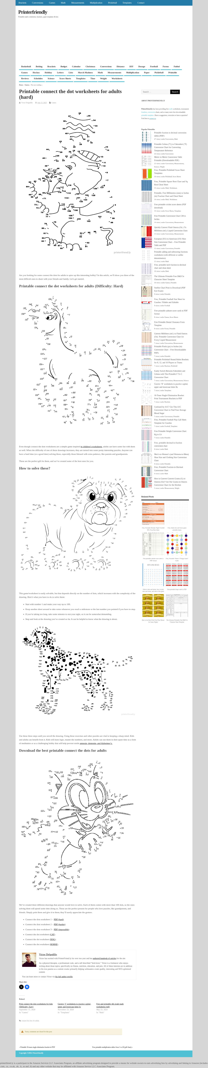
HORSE (53, 944)
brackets (144, 112)
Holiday (48, 72)
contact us (152, 118)
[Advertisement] (104, 43)
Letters (60, 72)
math (170, 109)
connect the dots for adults (30, 1021)
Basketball (26, 66)
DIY (131, 66)
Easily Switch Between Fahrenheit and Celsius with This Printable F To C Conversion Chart (169, 374)
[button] (153, 516)
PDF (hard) (59, 919)
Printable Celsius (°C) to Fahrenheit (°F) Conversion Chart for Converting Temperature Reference (170, 147)
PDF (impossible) (61, 929)
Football (154, 66)
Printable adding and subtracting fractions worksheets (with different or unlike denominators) (171, 255)
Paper (147, 72)
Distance (121, 66)
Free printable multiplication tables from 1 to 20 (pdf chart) (111, 1047)
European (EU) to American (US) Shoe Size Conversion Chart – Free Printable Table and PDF (170, 242)
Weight (103, 78)
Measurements (77, 3)
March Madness (85, 72)
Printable (172, 72)
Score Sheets (65, 78)
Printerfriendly (32, 12)
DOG (52, 939)
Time (92, 78)
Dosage (141, 66)
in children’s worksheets (91, 446)
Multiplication (96, 3)
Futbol (177, 66)
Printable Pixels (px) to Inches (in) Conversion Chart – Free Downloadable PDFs (170, 349)
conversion (151, 112)
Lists (71, 72)
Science (51, 78)
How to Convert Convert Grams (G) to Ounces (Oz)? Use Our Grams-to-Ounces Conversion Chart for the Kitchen (170, 482)
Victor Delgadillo (27, 103)
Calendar (76, 66)
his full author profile (64, 977)
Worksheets (117, 78)
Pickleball (112, 3)
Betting (39, 66)
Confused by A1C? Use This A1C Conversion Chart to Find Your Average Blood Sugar (170, 410)
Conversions (37, 3)
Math (63, 3)
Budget (64, 66)
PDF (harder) (59, 924)
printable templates (147, 115)
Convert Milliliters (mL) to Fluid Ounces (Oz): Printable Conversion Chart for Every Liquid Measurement (170, 337)
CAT (52, 934)
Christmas (90, 66)
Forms (166, 66)
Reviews (25, 78)
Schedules (38, 78)
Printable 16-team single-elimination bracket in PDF (37, 1047)
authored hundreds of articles (104, 958)
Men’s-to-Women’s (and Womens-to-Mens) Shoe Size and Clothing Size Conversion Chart (171, 457)
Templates (127, 3)
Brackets (22, 3)
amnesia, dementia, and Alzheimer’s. (96, 743)
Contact (140, 3)
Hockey (36, 72)
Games (52, 3)
